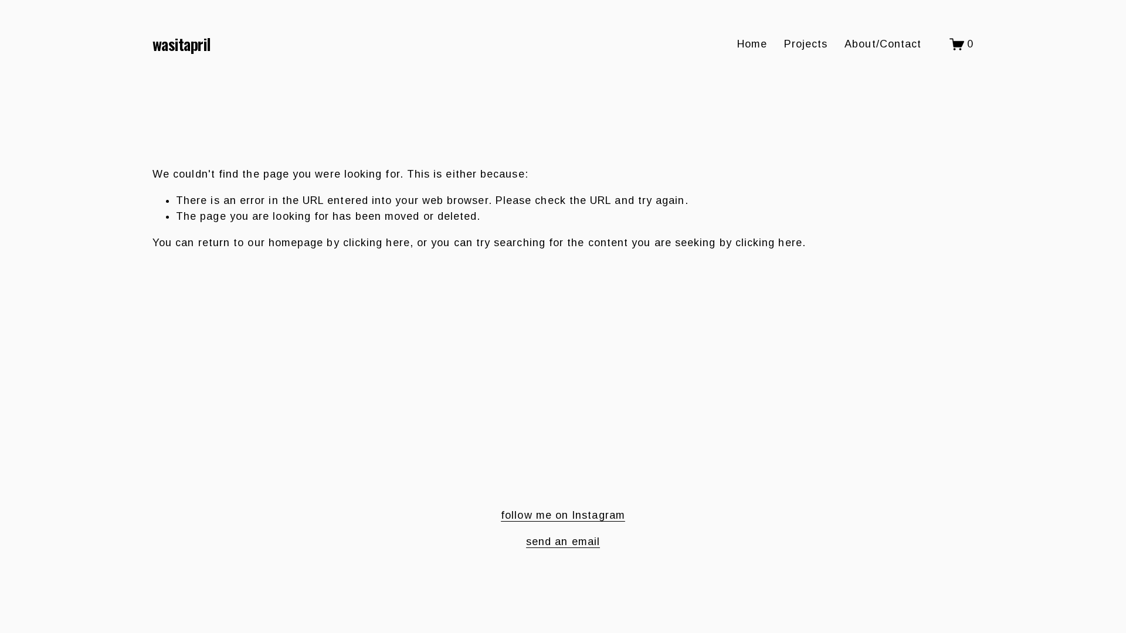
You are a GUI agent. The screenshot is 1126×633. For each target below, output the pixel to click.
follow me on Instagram (563, 515)
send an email (563, 541)
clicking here (376, 243)
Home (752, 44)
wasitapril (181, 44)
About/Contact (882, 44)
